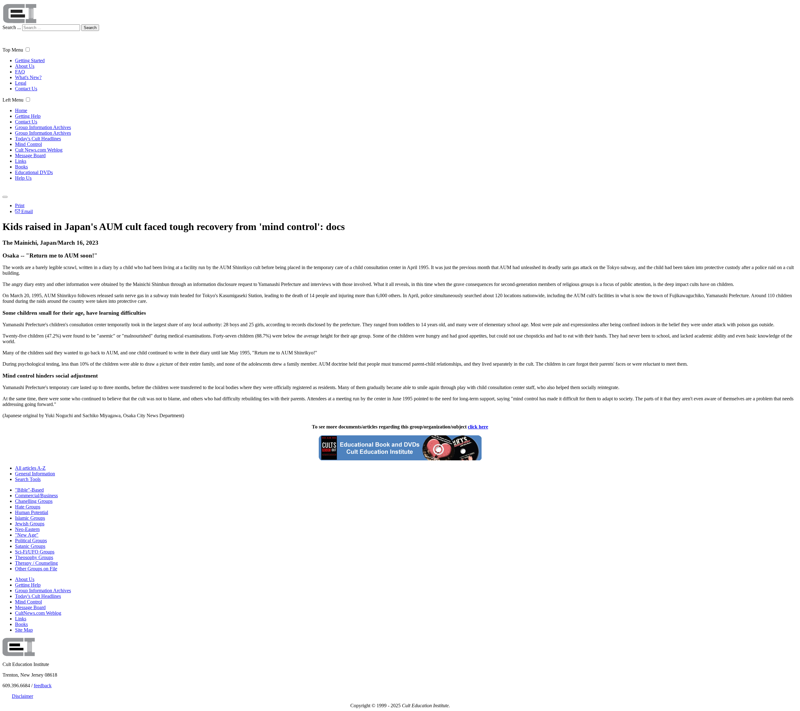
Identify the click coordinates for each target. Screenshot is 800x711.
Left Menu (12, 100)
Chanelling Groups (33, 501)
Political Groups (31, 540)
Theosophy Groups (34, 557)
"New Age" (26, 535)
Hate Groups (27, 506)
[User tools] (5, 197)
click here (478, 426)
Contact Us (26, 88)
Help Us (23, 178)
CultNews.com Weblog (38, 613)
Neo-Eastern (27, 529)
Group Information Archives (43, 127)
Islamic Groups (30, 518)
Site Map (24, 630)
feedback (43, 685)
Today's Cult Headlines (38, 138)
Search (90, 27)
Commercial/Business (36, 495)
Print (19, 205)
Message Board (30, 155)
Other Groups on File (36, 568)
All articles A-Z (30, 468)
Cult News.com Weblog (38, 150)
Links (20, 161)
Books (21, 166)
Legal (20, 83)
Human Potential (31, 512)
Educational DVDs (34, 172)
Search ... (11, 27)
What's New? (28, 77)
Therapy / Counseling (36, 563)
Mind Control (28, 144)
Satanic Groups (30, 546)
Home (21, 110)
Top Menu (12, 50)
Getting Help (28, 116)
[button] (28, 50)
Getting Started (30, 60)
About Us (24, 66)
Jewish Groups (29, 523)
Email (26, 211)
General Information (35, 473)
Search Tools (28, 479)
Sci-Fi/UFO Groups (34, 551)
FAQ (20, 71)
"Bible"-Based (29, 490)
